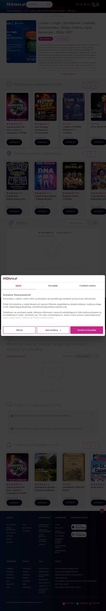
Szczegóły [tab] (53, 285)
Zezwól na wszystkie (86, 330)
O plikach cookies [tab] (88, 285)
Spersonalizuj (51, 330)
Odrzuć (19, 330)
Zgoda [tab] (18, 285)
